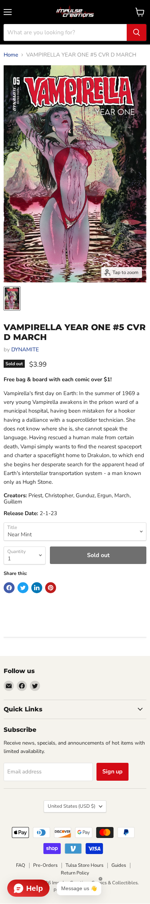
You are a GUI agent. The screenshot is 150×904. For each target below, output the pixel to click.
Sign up (112, 772)
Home (11, 55)
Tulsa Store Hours (84, 865)
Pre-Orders (45, 865)
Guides (118, 865)
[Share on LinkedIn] (36, 587)
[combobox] (65, 32)
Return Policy (75, 873)
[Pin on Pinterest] (50, 587)
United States (71, 806)
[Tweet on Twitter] (22, 587)
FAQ (20, 865)
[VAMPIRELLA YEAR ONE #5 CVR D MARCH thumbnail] (12, 298)
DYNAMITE (25, 349)
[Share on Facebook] (9, 587)
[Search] (136, 32)
